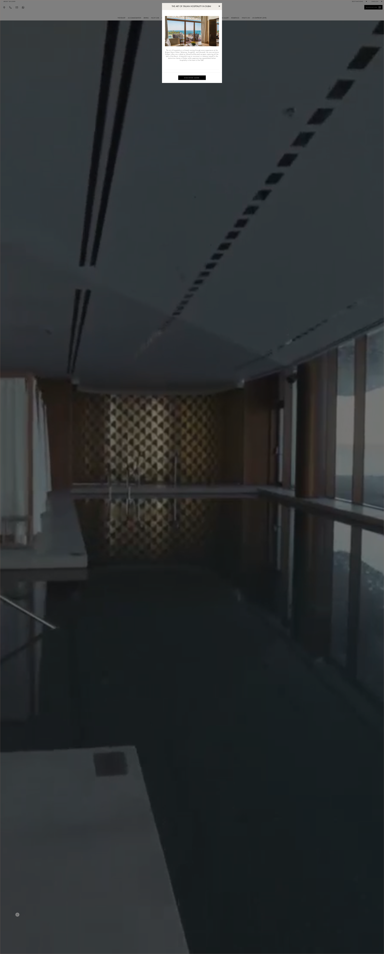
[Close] (219, 5)
